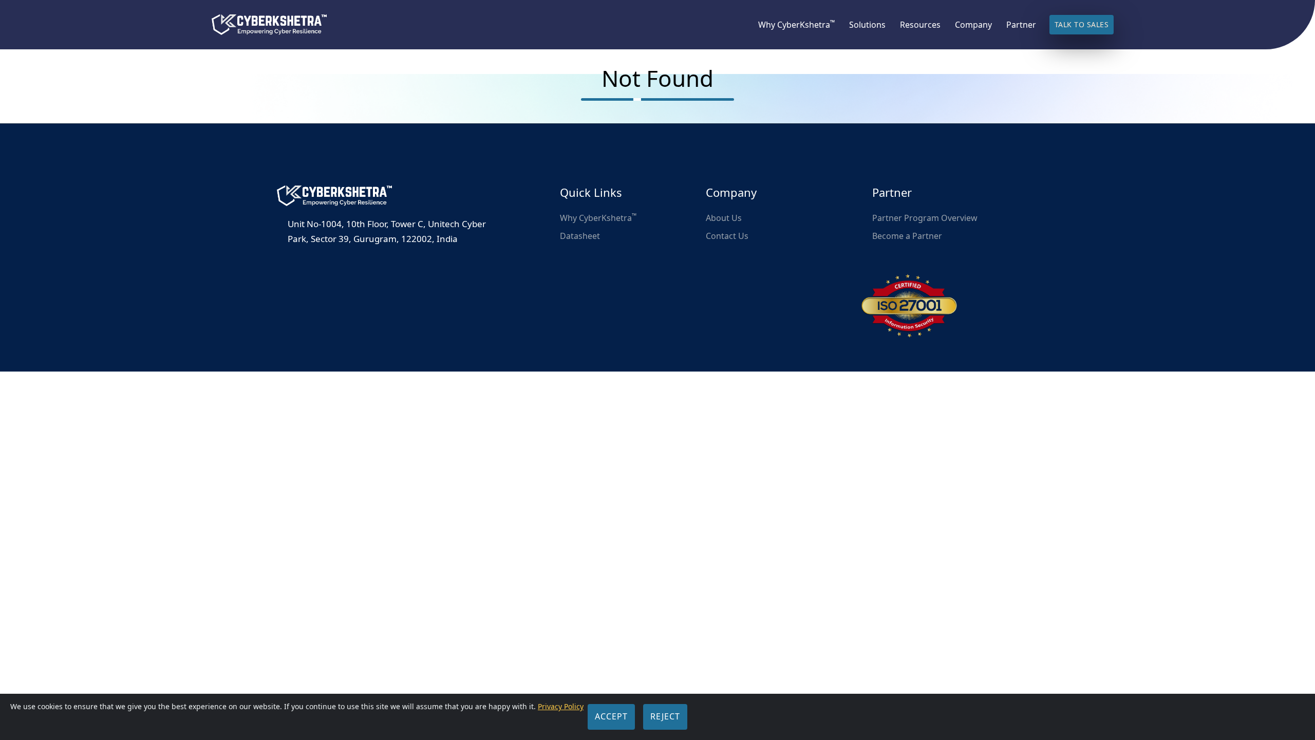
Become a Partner (907, 236)
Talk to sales (1082, 24)
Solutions (867, 25)
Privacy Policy (561, 706)
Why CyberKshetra (796, 25)
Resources (920, 25)
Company (973, 25)
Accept (611, 716)
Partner (1021, 25)
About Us (724, 218)
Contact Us (727, 236)
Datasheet (580, 236)
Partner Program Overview (925, 218)
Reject (665, 716)
